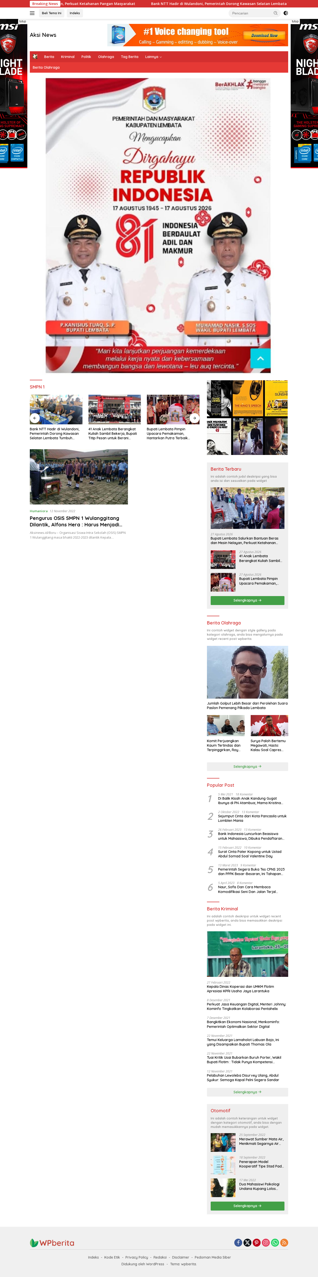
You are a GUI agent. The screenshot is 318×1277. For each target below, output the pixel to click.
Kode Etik (112, 1257)
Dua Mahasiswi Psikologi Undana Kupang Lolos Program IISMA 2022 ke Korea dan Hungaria (259, 1186)
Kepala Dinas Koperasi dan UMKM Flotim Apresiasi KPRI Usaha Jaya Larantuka (240, 988)
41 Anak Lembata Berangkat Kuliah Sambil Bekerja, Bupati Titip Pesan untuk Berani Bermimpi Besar (54, 434)
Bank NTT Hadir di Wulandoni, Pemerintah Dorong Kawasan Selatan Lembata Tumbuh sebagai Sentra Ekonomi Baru (180, 3)
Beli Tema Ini (51, 13)
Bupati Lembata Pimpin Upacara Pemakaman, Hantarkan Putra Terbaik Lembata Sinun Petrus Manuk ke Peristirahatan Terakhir (112, 434)
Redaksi (160, 1257)
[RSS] (284, 1243)
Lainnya (151, 57)
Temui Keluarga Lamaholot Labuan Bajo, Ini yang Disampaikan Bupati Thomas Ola (243, 1041)
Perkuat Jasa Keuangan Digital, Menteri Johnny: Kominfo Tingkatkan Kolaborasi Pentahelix (246, 1006)
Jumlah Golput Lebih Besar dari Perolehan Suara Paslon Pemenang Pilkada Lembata (247, 705)
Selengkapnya (246, 600)
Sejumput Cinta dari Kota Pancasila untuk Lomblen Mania (252, 818)
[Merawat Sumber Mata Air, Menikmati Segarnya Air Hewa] (223, 1142)
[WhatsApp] (275, 1243)
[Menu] (33, 13)
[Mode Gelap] (285, 13)
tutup (22, 21)
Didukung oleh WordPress (142, 1264)
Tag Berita (129, 57)
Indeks (75, 13)
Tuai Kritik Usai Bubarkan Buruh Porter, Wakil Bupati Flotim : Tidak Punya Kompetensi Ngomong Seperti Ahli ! (244, 1059)
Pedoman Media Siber (213, 1257)
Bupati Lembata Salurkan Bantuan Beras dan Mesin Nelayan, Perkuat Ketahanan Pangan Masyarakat (244, 540)
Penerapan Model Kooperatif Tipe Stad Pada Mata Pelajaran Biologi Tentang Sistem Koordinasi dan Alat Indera (261, 1163)
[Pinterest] (257, 1243)
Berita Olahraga (46, 67)
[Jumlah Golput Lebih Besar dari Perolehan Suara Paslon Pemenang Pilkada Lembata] (247, 672)
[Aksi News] (52, 1242)
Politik (86, 57)
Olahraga (106, 57)
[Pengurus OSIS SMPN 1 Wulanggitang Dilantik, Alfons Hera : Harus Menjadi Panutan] (79, 476)
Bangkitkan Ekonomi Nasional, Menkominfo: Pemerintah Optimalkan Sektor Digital (243, 1024)
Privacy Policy (136, 1257)
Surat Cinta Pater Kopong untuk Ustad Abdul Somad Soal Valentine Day (249, 853)
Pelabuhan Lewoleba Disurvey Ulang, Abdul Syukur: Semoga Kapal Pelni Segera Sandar (243, 1077)
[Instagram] (266, 1243)
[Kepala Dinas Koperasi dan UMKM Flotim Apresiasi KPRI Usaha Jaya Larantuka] (247, 954)
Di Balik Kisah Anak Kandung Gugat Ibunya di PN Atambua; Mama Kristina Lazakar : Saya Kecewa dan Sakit (249, 800)
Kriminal (68, 57)
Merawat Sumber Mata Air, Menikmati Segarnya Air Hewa (261, 1141)
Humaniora (39, 511)
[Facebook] (238, 1243)
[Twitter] (247, 1243)
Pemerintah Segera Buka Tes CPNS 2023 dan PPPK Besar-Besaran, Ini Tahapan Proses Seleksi (251, 871)
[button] (276, 13)
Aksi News (43, 34)
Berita (49, 57)
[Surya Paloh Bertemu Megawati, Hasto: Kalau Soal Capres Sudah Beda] (269, 725)
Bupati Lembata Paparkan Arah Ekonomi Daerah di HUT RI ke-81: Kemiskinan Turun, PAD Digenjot (173, 434)
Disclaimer (180, 1257)
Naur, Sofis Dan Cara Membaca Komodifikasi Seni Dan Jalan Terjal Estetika (247, 889)
